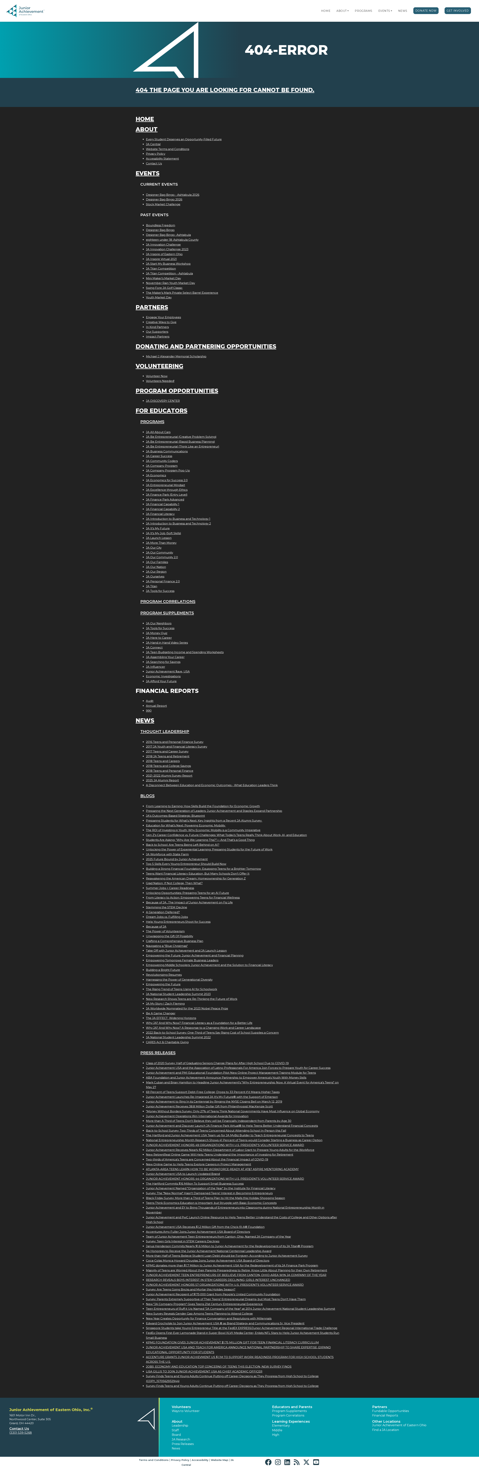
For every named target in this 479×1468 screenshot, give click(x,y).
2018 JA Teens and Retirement (167, 756)
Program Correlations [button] (288, 1415)
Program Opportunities (177, 390)
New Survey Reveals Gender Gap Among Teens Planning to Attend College (199, 1313)
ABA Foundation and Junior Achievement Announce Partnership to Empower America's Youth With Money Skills (226, 1077)
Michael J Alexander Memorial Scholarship (176, 356)
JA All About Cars (158, 432)
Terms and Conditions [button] (154, 1459)
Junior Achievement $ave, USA (168, 671)
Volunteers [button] (181, 1407)
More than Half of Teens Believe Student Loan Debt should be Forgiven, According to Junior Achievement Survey (227, 1255)
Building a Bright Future (163, 970)
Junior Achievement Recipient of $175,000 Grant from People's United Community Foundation (213, 1294)
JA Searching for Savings (163, 662)
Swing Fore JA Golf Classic (164, 288)
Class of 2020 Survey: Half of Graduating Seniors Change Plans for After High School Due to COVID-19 (217, 1063)
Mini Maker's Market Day (163, 278)
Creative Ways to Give (161, 322)
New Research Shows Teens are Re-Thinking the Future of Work (191, 999)
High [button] (275, 1435)
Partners (152, 307)
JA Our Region (156, 571)
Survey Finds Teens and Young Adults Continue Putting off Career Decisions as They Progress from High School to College (232, 1386)
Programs (363, 11)
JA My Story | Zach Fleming (165, 1003)
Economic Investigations (163, 676)
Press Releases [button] (183, 1444)
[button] (348, 11)
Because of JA (156, 926)
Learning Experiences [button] (291, 1421)
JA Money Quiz (156, 633)
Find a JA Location (385, 1430)
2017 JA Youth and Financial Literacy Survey (176, 746)
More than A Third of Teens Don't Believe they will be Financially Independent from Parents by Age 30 (218, 1121)
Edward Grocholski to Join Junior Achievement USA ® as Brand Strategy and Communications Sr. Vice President (225, 1323)
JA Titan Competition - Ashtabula (169, 273)
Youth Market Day (159, 297)
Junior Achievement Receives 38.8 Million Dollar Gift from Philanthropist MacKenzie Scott (209, 1106)
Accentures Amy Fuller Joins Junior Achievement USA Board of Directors (198, 1231)
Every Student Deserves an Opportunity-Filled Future (184, 139)
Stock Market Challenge (163, 204)
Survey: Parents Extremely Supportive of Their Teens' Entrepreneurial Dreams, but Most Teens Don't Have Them (226, 1299)
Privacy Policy (155, 153)
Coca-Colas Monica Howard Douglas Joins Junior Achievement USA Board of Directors (207, 1260)
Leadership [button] (180, 1425)
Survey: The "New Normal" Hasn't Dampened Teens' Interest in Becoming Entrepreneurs (209, 1193)
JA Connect (154, 647)
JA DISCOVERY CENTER (163, 401)
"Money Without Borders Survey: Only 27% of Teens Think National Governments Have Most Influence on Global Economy (232, 1111)
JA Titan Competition (161, 268)
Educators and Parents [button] (292, 1407)
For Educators (161, 410)
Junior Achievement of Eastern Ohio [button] (399, 1425)
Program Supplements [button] (289, 1411)
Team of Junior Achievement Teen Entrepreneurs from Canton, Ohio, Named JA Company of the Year (218, 1236)
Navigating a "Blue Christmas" (167, 946)
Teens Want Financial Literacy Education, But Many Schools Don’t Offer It (197, 873)
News (402, 11)
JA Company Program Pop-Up (168, 470)
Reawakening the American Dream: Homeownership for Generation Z (196, 878)
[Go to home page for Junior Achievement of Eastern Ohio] (31, 11)
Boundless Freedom (160, 225)
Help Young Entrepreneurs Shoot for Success (178, 921)
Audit (149, 701)
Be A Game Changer (160, 1013)
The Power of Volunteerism (165, 931)
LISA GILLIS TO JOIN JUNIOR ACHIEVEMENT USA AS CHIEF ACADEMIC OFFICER (204, 1371)
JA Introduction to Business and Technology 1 (178, 519)
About (341, 11)
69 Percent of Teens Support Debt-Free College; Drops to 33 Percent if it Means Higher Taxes (213, 1092)
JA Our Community (159, 552)
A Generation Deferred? (163, 912)
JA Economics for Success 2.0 (167, 480)
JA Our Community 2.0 (162, 557)
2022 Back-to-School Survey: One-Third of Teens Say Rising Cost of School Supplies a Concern (212, 1032)
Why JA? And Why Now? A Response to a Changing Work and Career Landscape (203, 1027)
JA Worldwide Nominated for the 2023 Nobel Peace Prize (187, 1008)
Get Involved (458, 10)
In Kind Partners (157, 327)
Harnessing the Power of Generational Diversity (179, 979)
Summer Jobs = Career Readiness (170, 888)
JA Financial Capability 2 (163, 509)
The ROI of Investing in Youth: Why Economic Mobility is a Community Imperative (203, 830)
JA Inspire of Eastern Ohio (164, 254)
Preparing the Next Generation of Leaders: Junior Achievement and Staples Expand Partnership (214, 811)
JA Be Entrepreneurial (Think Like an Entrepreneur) (182, 446)
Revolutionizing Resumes (164, 974)
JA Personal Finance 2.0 (163, 581)
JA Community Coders (162, 461)
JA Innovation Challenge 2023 (167, 249)
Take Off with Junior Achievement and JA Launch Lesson (186, 950)
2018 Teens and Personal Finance (169, 770)
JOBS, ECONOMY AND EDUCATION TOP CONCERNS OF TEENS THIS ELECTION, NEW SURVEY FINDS (219, 1366)
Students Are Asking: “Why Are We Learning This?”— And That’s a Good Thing (200, 840)
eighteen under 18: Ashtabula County (172, 239)
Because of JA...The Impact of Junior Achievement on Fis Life (189, 902)
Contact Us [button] (19, 1428)
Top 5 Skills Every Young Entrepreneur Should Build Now (186, 864)
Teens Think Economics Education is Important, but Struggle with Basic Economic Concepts (211, 1203)
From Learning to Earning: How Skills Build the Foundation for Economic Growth (203, 806)
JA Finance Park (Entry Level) (166, 494)
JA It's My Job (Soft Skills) (163, 533)
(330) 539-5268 (20, 1432)
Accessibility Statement (162, 158)
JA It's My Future (158, 528)
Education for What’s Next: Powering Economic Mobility (186, 825)
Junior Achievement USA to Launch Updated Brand (183, 1174)
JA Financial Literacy (160, 514)
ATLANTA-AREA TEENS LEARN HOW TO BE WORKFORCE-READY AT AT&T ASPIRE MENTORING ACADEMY (222, 1169)
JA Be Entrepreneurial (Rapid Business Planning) (180, 441)
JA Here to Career (159, 637)
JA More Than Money (161, 543)
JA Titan (151, 586)
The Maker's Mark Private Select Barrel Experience (182, 292)
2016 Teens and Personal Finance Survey (174, 742)
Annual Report (156, 705)
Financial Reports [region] (385, 1415)
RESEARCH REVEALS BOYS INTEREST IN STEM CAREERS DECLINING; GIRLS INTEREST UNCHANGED (218, 1280)
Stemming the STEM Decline (166, 907)
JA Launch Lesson (159, 538)
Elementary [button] (281, 1425)
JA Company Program (162, 466)
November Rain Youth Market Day (170, 283)
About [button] (177, 1421)
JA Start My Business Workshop (168, 263)
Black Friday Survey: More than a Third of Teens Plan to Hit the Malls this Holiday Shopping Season (215, 1198)
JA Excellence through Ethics (166, 490)
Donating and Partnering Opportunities (206, 346)
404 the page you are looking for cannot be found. (225, 90)
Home (325, 11)
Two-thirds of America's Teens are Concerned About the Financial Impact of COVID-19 (207, 1159)
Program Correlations (167, 601)
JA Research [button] (181, 1439)
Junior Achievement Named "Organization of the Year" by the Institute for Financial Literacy (210, 1188)
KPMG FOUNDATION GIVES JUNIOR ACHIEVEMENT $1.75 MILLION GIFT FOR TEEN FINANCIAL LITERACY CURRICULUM (232, 1342)
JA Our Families (157, 562)
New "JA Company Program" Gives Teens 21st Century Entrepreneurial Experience (204, 1304)
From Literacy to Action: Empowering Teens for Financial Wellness (193, 897)
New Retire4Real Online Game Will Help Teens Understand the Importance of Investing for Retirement (219, 1154)
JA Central (153, 144)
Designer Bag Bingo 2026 (164, 199)
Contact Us (154, 163)
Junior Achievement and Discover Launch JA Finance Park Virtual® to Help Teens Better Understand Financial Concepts (232, 1125)
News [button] (176, 1448)
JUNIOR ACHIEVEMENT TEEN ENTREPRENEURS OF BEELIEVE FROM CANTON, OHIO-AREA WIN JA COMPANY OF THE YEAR (236, 1275)
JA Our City (153, 547)
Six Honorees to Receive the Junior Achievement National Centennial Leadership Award (208, 1251)
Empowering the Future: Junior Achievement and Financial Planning (194, 955)
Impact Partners (157, 336)
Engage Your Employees (163, 317)
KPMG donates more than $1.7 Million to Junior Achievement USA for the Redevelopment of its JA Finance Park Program (232, 1265)
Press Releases (158, 1052)
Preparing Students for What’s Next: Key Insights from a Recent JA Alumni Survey (204, 820)
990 (149, 710)
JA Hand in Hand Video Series (167, 642)
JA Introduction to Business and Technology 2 (178, 523)
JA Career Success (159, 456)
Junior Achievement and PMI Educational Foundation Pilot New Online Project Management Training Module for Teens (231, 1072)
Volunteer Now (156, 376)
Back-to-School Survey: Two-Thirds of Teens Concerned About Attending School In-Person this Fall (216, 1130)
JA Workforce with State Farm (167, 854)
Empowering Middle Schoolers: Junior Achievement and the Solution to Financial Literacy (209, 965)
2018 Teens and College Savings (168, 766)
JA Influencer (155, 667)
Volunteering (159, 366)
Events (384, 11)
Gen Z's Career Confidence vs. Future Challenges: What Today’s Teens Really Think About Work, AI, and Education (226, 835)
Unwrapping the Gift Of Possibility (169, 936)
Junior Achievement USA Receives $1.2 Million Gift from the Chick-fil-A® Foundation (205, 1227)
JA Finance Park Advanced (165, 499)
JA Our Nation (156, 567)
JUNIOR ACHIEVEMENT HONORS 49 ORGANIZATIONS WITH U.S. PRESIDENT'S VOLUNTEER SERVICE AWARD (225, 1145)
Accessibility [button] (200, 1459)
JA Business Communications (167, 451)
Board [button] (176, 1435)
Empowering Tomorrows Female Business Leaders (182, 960)
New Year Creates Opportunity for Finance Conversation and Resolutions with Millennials (208, 1318)
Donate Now (426, 10)
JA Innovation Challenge (163, 244)
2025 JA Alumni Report (162, 780)
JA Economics (156, 475)
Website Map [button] (219, 1459)
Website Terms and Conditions (167, 149)
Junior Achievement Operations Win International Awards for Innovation (197, 1116)
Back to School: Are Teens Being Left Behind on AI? (182, 844)
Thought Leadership (164, 731)
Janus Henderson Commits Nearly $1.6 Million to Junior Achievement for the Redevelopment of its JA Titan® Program (229, 1246)
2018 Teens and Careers (163, 761)
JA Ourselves (155, 576)
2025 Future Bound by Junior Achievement (177, 859)
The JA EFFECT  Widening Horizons (171, 1018)
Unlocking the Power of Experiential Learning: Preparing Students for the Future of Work (209, 849)
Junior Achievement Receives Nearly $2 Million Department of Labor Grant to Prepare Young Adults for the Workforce (230, 1150)
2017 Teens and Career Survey (167, 751)
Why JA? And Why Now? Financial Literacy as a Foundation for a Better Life (199, 1023)
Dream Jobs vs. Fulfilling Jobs (167, 917)
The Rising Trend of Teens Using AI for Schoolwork (181, 989)
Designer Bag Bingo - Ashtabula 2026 (172, 194)
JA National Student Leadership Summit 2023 (178, 994)
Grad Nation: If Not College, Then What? (174, 883)
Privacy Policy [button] (180, 1459)
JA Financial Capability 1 (162, 504)
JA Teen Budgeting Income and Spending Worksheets (185, 652)
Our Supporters (157, 331)
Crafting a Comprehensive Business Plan (174, 941)
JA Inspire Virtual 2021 (161, 259)
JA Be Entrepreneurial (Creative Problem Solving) (181, 437)
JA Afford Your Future (161, 681)
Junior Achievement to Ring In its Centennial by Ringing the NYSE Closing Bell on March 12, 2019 (214, 1101)
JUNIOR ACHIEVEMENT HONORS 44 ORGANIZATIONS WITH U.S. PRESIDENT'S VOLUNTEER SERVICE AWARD (225, 1178)
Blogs (147, 795)
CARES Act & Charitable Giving (167, 1042)
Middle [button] (277, 1430)
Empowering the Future (163, 984)
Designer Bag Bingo (160, 230)
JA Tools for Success (160, 591)
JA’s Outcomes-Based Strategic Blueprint (175, 815)
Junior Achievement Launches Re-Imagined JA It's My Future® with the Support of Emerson (212, 1097)
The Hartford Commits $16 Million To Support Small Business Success (195, 1183)
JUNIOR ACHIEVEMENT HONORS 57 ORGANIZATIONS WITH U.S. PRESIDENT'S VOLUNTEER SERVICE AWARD (225, 1284)
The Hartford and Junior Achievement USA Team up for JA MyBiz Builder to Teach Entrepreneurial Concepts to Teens (230, 1135)
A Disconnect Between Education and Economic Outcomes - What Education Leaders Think (212, 785)
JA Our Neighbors (158, 623)
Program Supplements (167, 612)
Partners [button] (379, 1407)
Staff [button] (175, 1430)
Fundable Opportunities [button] (390, 1411)
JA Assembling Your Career (165, 657)
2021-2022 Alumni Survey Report (169, 775)
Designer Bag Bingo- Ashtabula (168, 235)
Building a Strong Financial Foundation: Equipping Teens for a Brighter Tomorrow (203, 868)
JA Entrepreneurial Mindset (165, 485)
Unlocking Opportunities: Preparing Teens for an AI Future (187, 893)
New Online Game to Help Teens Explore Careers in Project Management (198, 1164)
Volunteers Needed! (160, 381)
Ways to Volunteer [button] (186, 1411)
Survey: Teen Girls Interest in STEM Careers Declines (182, 1241)
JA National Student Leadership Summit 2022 (178, 1037)
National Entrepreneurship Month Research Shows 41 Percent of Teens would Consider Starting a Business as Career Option (234, 1140)
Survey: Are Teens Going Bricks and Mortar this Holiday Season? (190, 1289)
